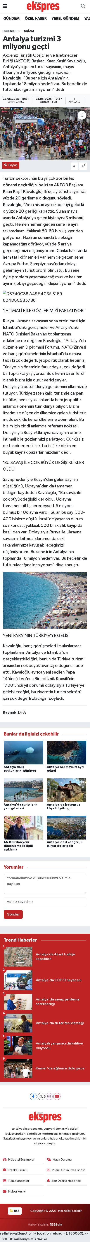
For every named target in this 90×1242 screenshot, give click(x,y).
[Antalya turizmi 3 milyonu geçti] (45, 133)
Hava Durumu (62, 1159)
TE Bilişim (55, 1224)
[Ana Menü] (5, 6)
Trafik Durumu (17, 1170)
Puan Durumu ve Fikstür (68, 1170)
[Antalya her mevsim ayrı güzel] (67, 752)
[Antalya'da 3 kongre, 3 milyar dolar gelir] (67, 827)
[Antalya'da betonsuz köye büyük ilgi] (67, 790)
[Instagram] (49, 1096)
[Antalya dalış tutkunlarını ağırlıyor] (23, 752)
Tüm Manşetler (18, 1180)
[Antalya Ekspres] (43, 6)
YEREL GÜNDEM (65, 19)
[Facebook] (33, 1096)
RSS (16, 1210)
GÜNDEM (11, 19)
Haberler (10, 31)
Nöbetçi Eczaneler (21, 1159)
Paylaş (13, 165)
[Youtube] (57, 1096)
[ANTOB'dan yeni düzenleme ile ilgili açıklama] (23, 827)
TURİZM (28, 31)
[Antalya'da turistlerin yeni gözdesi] (23, 790)
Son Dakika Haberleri (66, 1180)
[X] (41, 1096)
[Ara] (83, 6)
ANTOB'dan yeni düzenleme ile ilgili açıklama (18, 846)
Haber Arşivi (17, 1191)
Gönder (13, 914)
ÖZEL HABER (36, 19)
